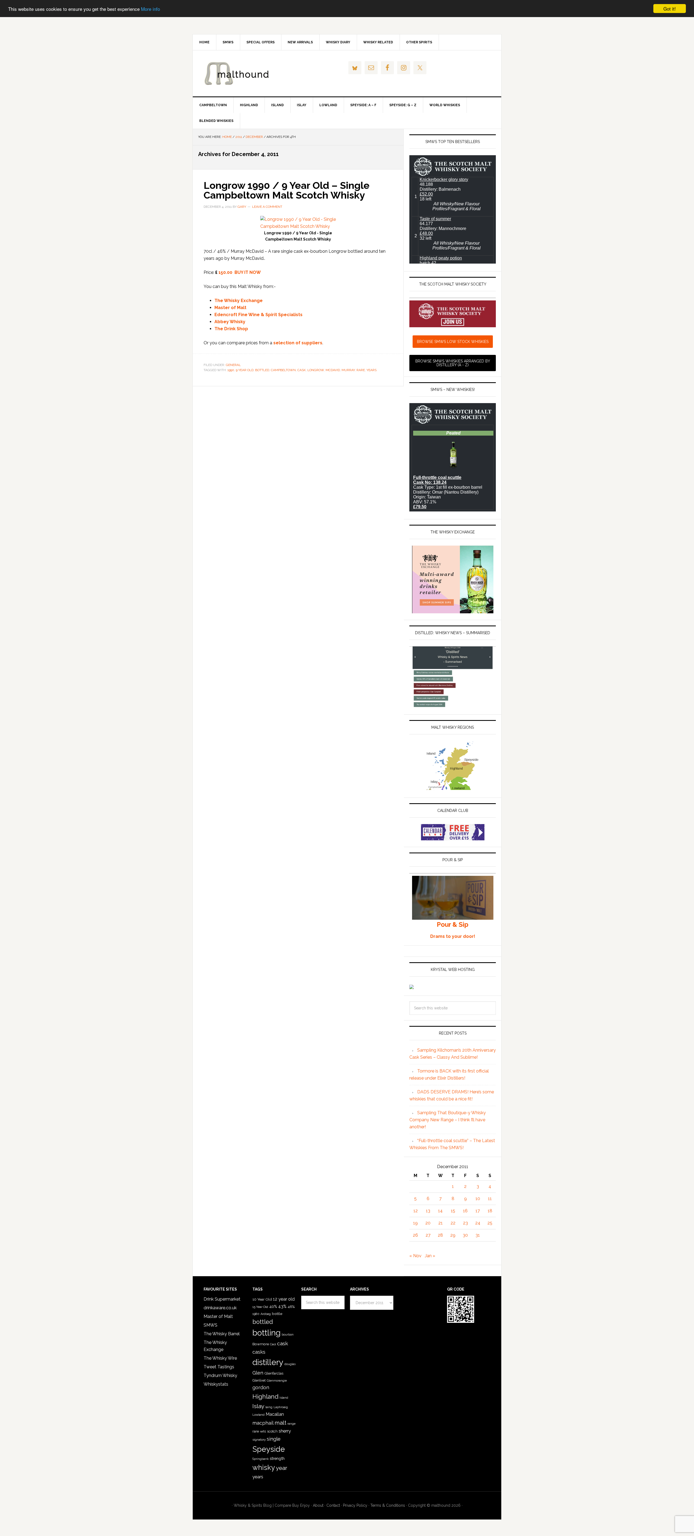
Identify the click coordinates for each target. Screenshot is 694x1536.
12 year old (284, 1299)
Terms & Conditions (387, 1505)
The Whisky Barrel (222, 1333)
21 (440, 1223)
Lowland (258, 1415)
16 (465, 1210)
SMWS (210, 1325)
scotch (272, 1431)
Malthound (239, 73)
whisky (263, 1467)
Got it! (669, 8)
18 (490, 1210)
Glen (257, 1373)
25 (489, 1223)
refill (263, 1431)
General (233, 365)
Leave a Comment (267, 207)
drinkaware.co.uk (220, 1307)
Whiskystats (216, 1384)
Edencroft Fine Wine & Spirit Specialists (258, 314)
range (291, 1423)
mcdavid (333, 370)
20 (427, 1223)
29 (452, 1235)
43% (282, 1306)
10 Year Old (262, 1299)
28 (440, 1235)
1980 (255, 1314)
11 (490, 1198)
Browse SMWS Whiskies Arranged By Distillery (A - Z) (452, 363)
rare (360, 370)
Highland (265, 1396)
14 (440, 1210)
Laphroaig (281, 1407)
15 (453, 1210)
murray (348, 370)
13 (428, 1210)
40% (273, 1306)
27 (428, 1235)
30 (465, 1235)
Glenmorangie (277, 1380)
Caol (273, 1344)
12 (415, 1210)
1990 (230, 370)
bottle (277, 1313)
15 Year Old (260, 1307)
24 (477, 1223)
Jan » (430, 1255)
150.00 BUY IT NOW (240, 272)
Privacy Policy (355, 1505)
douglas (289, 1364)
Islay (258, 1406)
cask (301, 370)
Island (283, 1397)
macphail (263, 1423)
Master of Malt (230, 307)
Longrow (315, 370)
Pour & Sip (452, 924)
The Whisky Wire (220, 1358)
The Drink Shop (231, 328)
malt (280, 1422)
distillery (267, 1362)
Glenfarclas (273, 1373)
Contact (333, 1505)
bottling (266, 1332)
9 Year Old (244, 370)
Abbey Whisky (229, 321)
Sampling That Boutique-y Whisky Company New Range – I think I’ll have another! (447, 1119)
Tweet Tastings (219, 1366)
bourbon (288, 1334)
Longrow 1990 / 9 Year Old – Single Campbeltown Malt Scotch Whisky (287, 190)
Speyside (268, 1449)
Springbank (260, 1458)
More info (150, 8)
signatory (259, 1439)
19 (415, 1223)
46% (291, 1306)
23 (465, 1223)
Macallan (275, 1414)
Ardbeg (266, 1314)
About (318, 1505)
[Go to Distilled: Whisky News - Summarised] (452, 705)
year (281, 1468)
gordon (260, 1387)
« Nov (415, 1255)
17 (477, 1210)
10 (477, 1198)
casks (258, 1352)
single (274, 1439)
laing (268, 1407)
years (372, 370)
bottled (262, 370)
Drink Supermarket (222, 1299)
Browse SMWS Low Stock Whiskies (453, 341)
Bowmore (260, 1344)
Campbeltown (283, 370)
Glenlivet (259, 1380)
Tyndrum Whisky (220, 1375)
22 (453, 1223)
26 (415, 1235)
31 (477, 1235)
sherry (285, 1431)
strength (277, 1458)
